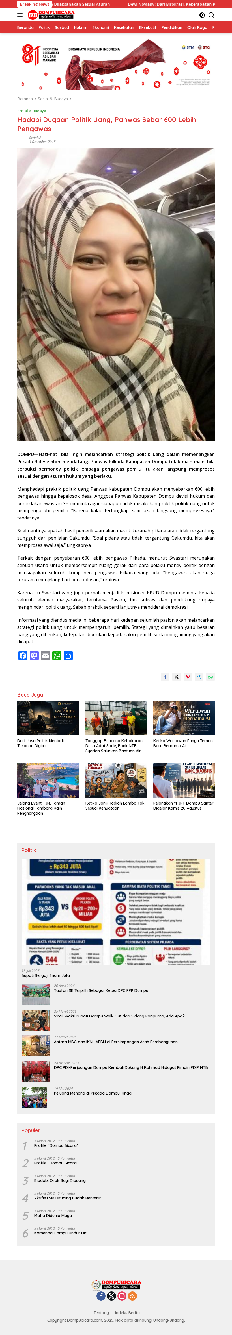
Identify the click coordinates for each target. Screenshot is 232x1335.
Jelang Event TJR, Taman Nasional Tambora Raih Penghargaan (41, 808)
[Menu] (21, 15)
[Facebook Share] (165, 677)
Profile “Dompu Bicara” (56, 1145)
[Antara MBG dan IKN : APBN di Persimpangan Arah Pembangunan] (36, 1045)
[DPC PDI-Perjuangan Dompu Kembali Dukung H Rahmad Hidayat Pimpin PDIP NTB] (36, 1071)
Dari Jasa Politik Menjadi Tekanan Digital (40, 743)
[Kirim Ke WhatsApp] (210, 677)
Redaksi (35, 137)
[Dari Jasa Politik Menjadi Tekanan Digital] (48, 718)
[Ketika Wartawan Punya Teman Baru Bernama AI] (184, 718)
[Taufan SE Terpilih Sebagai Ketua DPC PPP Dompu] (36, 994)
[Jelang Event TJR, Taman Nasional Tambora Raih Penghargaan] (48, 780)
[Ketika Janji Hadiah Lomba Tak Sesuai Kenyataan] (116, 780)
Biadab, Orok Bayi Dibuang (60, 1180)
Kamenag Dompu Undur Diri (60, 1233)
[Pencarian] (211, 15)
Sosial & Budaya (31, 110)
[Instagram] (121, 1296)
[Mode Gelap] (202, 15)
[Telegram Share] (199, 677)
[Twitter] (111, 1296)
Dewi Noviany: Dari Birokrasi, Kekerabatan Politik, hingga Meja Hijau (154, 4)
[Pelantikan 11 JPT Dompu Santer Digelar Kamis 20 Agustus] (184, 780)
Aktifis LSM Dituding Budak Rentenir (67, 1198)
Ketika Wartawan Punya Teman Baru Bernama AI (183, 743)
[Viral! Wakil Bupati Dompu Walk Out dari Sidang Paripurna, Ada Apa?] (36, 1020)
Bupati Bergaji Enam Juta (46, 975)
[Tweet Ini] (176, 677)
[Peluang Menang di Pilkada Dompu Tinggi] (34, 1097)
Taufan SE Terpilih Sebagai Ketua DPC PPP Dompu (101, 990)
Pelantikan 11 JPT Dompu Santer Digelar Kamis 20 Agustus (183, 806)
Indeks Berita (127, 1312)
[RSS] (132, 1296)
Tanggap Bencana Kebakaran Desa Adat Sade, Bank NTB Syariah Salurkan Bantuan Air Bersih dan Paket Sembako (114, 746)
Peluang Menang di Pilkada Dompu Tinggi (93, 1093)
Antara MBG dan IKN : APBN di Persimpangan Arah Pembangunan (116, 1041)
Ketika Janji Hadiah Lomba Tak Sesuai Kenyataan (115, 806)
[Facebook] (101, 1296)
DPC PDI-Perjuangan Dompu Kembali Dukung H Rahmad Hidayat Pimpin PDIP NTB (131, 1067)
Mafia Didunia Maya (53, 1215)
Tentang (101, 1312)
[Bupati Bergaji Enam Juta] (116, 912)
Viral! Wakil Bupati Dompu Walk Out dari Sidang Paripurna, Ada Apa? (119, 1016)
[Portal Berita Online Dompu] (50, 15)
